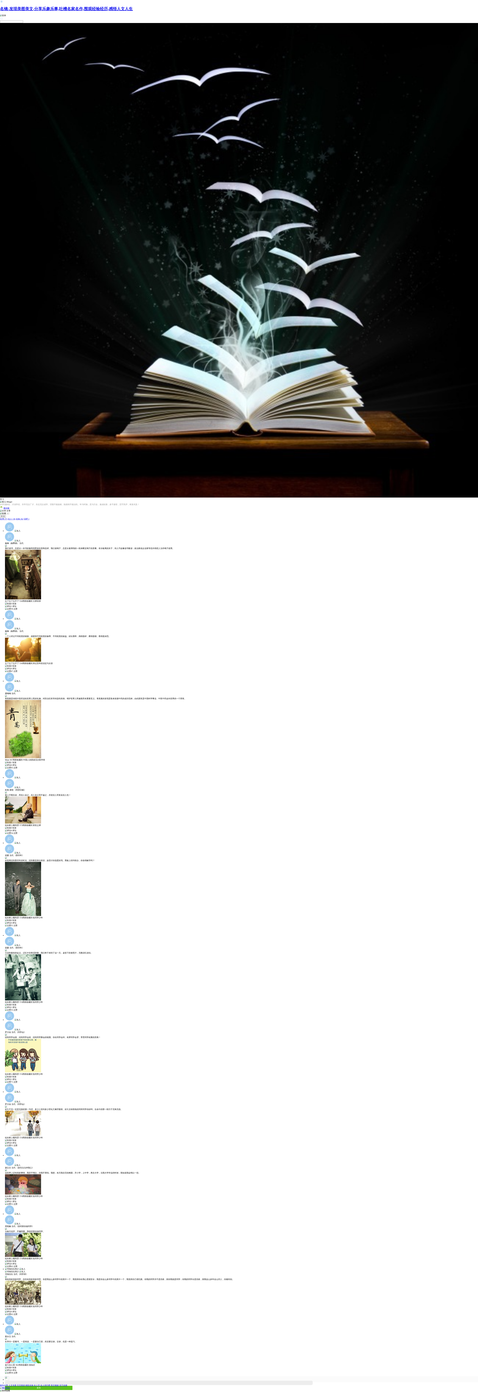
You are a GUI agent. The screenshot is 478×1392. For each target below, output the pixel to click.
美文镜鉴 (55, 1385)
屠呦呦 (8, 693)
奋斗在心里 (10, 1365)
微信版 (6, 508)
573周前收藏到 (25, 825)
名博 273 (3, 519)
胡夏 (7, 855)
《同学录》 (23, 1274)
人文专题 (12, 1385)
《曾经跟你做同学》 (25, 1226)
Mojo (7, 760)
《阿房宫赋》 (20, 790)
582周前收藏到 (21, 1365)
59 (12, 609)
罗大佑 (8, 1032)
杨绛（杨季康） (12, 543)
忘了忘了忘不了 (12, 601)
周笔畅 (8, 1226)
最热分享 (4, 1385)
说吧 (26, 519)
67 (12, 671)
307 (7, 513)
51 (12, 925)
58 (12, 1373)
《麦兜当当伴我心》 (25, 1168)
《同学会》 (21, 1032)
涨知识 (32, 1365)
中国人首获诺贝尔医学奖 (34, 760)
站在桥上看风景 (12, 825)
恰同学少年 (38, 918)
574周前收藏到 (25, 918)
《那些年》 (19, 855)
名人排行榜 (45, 1385)
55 (12, 1010)
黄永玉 (8, 1336)
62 (12, 1266)
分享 (8, 511)
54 (12, 833)
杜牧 (7, 790)
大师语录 (37, 601)
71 (12, 1082)
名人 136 (11, 519)
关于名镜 (63, 1385)
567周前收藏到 (16, 760)
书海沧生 (9, 1274)
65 (12, 768)
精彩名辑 (29, 1385)
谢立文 (8, 1168)
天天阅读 (21, 1385)
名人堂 (37, 1385)
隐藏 (8, 1391)
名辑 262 (19, 519)
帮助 (8, 1388)
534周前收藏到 (25, 601)
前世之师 (37, 825)
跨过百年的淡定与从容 (43, 663)
